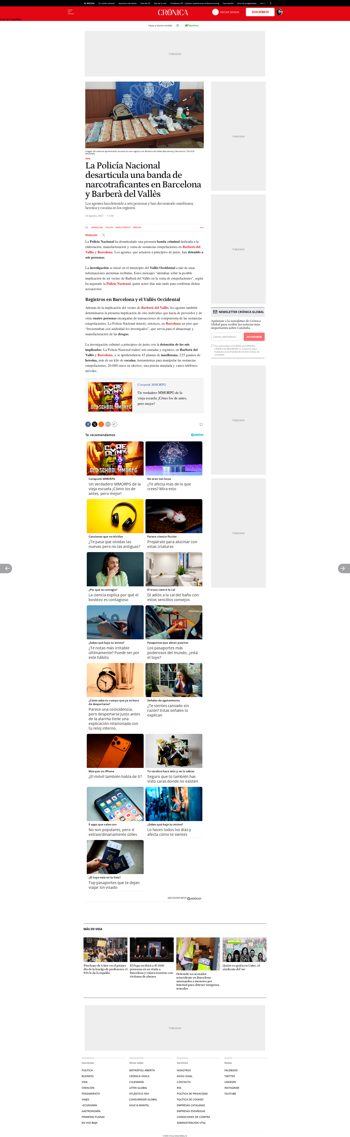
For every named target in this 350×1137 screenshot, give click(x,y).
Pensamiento (91, 1093)
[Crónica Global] (175, 12)
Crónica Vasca (139, 1076)
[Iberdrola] (192, 25)
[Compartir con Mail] (108, 424)
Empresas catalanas (191, 1105)
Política (87, 1070)
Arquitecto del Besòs (127, 3)
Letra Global (138, 1087)
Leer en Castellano (11, 19)
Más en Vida (92, 929)
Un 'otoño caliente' (106, 3)
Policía (109, 227)
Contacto (184, 1082)
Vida (87, 158)
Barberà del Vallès (154, 307)
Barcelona (97, 227)
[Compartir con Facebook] (88, 424)
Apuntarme (254, 337)
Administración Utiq (191, 1122)
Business (88, 1076)
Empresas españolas (191, 1111)
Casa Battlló (228, 3)
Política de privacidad (192, 1093)
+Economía (89, 1105)
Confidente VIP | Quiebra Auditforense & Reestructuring (194, 3)
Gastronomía (91, 1111)
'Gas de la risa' (160, 3)
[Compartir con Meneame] (101, 424)
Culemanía (136, 1082)
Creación (88, 1087)
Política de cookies (190, 1099)
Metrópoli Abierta (142, 1070)
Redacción (91, 234)
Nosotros (184, 1070)
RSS (179, 1087)
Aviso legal (184, 1076)
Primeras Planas (93, 1117)
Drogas (137, 227)
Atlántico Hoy (139, 1093)
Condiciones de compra (193, 1117)
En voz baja (89, 1122)
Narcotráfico (123, 227)
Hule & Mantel (139, 1105)
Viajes (85, 1099)
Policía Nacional (118, 283)
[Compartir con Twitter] (94, 424)
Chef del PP (145, 3)
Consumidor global (143, 1099)
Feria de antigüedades (247, 3)
